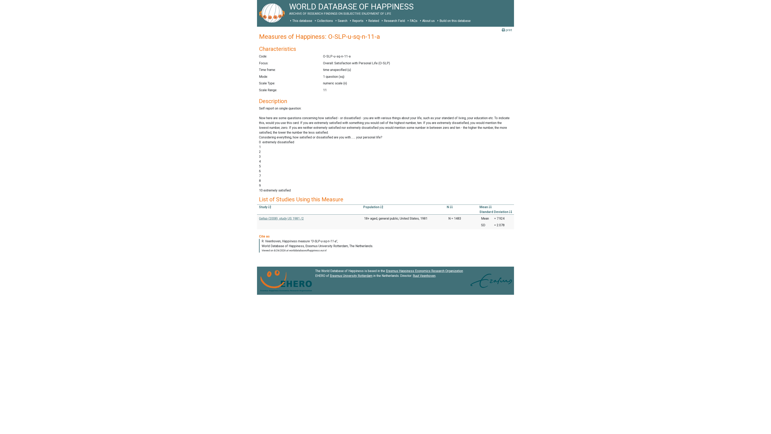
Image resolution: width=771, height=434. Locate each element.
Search (342, 21)
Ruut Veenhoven (424, 276)
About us (428, 21)
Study (263, 207)
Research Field (394, 21)
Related (373, 21)
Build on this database (455, 21)
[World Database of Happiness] (273, 13)
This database (302, 21)
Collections (325, 21)
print (508, 30)
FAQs (413, 21)
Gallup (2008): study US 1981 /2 (281, 218)
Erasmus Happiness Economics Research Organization (424, 271)
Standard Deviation (494, 212)
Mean (484, 207)
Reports (357, 21)
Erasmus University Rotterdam (351, 276)
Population (371, 207)
